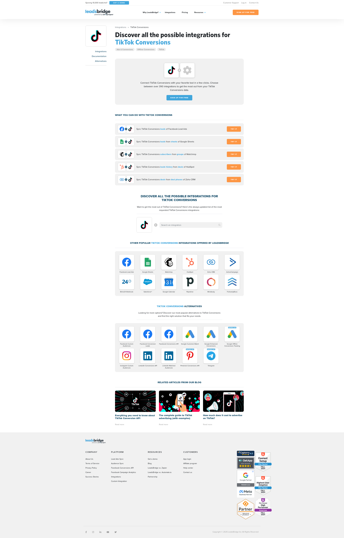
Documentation (99, 56)
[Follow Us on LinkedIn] (100, 532)
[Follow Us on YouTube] (108, 532)
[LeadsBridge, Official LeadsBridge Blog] (99, 12)
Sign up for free (179, 97)
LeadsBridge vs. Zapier (157, 467)
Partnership (152, 476)
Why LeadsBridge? (150, 12)
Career (88, 472)
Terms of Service (92, 463)
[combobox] (191, 225)
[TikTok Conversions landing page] (95, 36)
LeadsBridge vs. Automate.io (159, 472)
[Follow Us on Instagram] (93, 532)
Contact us (187, 472)
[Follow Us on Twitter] (115, 532)
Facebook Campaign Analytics (123, 472)
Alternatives (100, 61)
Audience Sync (117, 463)
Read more (119, 424)
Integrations (170, 12)
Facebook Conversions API (122, 467)
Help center (188, 467)
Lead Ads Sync (117, 459)
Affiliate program (190, 463)
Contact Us (254, 2)
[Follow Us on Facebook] (86, 532)
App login (187, 459)
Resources (198, 12)
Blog (150, 463)
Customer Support (231, 2)
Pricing (185, 12)
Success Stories (92, 476)
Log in (243, 2)
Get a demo (152, 459)
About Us (89, 459)
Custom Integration (119, 481)
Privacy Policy (91, 467)
